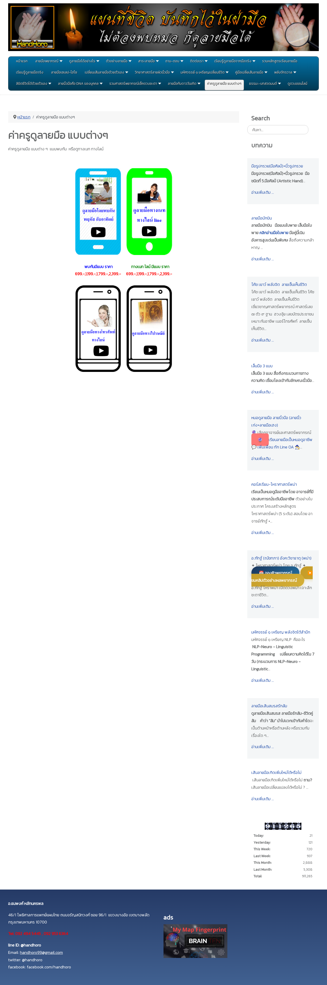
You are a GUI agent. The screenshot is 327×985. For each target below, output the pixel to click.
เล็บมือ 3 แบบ (262, 366)
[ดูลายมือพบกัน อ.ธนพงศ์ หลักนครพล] (98, 211)
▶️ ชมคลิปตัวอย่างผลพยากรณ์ (282, 576)
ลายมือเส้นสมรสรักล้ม (269, 706)
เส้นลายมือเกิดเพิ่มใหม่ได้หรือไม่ (276, 772)
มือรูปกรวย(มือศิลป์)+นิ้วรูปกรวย (277, 166)
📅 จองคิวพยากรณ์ (275, 573)
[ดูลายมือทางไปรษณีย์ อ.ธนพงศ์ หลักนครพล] (149, 328)
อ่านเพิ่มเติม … (262, 192)
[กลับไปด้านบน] (318, 975)
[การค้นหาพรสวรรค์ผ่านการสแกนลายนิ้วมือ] (195, 941)
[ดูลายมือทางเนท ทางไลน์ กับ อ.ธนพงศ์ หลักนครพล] (149, 211)
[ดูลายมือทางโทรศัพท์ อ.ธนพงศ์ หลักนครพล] (98, 328)
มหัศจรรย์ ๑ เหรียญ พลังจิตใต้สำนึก (280, 632)
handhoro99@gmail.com (41, 952)
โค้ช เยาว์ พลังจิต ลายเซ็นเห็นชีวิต (279, 284)
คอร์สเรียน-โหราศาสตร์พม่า (274, 484)
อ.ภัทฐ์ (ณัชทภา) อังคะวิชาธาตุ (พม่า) (281, 558)
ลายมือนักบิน (261, 218)
